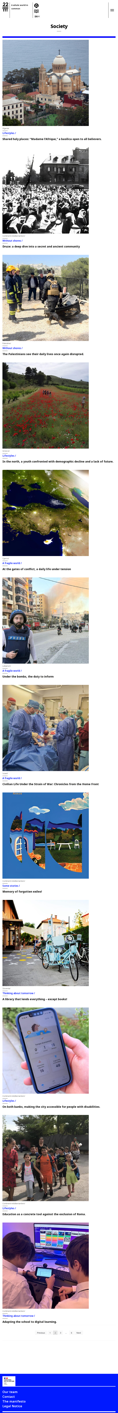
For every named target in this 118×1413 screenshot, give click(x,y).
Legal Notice (12, 1406)
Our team (10, 1392)
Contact (8, 1396)
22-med (5, 6)
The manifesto (14, 1401)
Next (78, 1332)
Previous (41, 1332)
